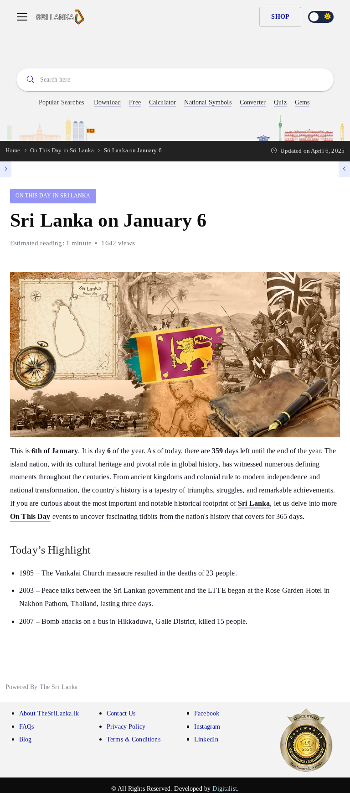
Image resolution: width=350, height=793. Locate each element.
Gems (302, 102)
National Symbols (207, 102)
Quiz (280, 102)
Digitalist (224, 788)
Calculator (162, 102)
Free (135, 102)
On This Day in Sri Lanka (53, 195)
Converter (253, 102)
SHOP (280, 16)
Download (107, 102)
